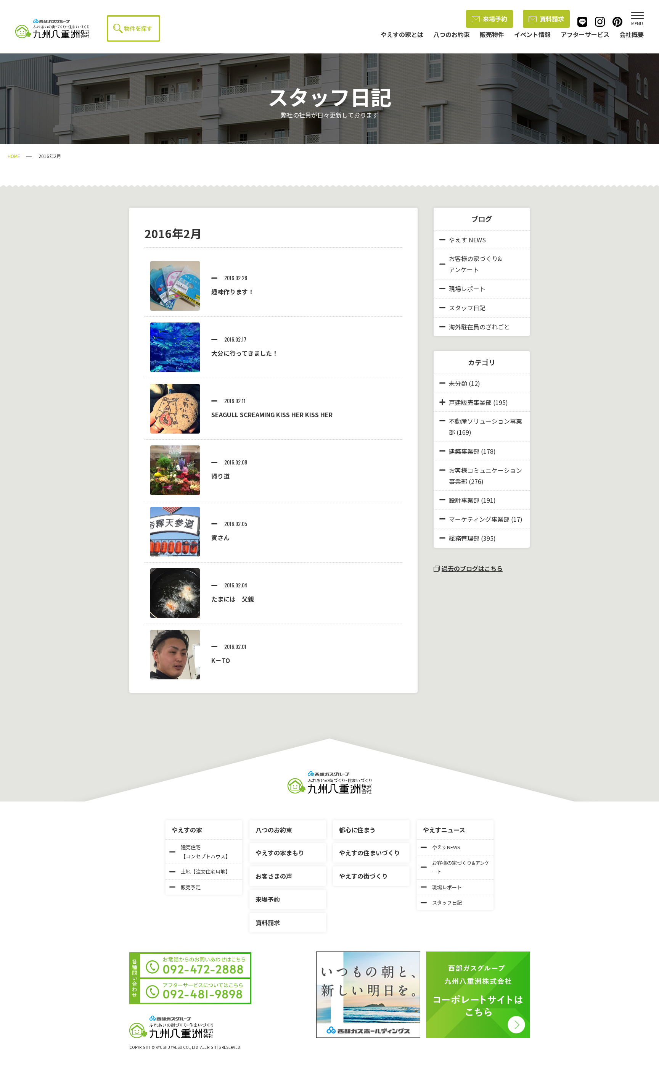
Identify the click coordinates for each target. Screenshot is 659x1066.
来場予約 (495, 18)
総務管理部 (464, 538)
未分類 (458, 383)
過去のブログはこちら (472, 568)
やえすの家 (187, 829)
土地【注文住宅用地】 (205, 871)
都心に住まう (357, 829)
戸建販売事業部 (470, 402)
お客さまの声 (274, 876)
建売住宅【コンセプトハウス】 (205, 851)
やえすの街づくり (363, 876)
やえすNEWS (446, 847)
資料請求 (552, 18)
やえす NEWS (467, 239)
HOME (14, 156)
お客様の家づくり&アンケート (475, 264)
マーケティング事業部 (479, 519)
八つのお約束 (274, 829)
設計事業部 (464, 500)
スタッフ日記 (467, 307)
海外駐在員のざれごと (479, 326)
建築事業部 (464, 451)
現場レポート (467, 288)
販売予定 (191, 887)
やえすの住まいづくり (369, 852)
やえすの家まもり (280, 852)
